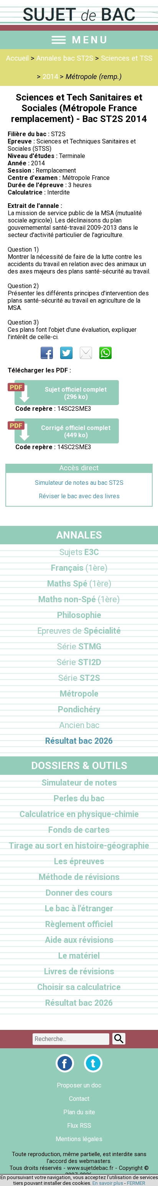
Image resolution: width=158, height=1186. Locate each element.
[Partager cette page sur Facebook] (47, 353)
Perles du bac (79, 798)
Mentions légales (79, 1139)
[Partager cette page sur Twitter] (66, 353)
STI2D (79, 662)
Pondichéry (79, 709)
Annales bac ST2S (64, 58)
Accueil (17, 58)
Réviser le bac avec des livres (79, 496)
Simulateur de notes (79, 782)
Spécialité (79, 631)
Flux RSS (79, 1125)
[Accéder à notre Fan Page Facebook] (64, 1063)
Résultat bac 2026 (79, 741)
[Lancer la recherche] (118, 1038)
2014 (50, 76)
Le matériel (79, 955)
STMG (79, 646)
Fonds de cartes (79, 830)
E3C (79, 552)
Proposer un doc (79, 1085)
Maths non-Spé (79, 599)
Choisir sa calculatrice (79, 987)
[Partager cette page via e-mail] (86, 353)
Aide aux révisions (79, 940)
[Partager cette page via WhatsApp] (105, 353)
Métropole (79, 693)
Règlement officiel (79, 924)
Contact (79, 1098)
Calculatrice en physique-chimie (79, 814)
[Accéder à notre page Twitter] (93, 1063)
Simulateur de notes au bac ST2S (79, 482)
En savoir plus (107, 1183)
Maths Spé (79, 583)
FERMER (136, 1183)
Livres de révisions (79, 971)
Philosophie (79, 615)
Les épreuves (79, 861)
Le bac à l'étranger (79, 908)
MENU (90, 40)
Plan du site (79, 1112)
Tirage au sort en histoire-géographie (79, 845)
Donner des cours (79, 893)
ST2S (79, 678)
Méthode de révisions (79, 877)
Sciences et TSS (126, 58)
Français (79, 568)
